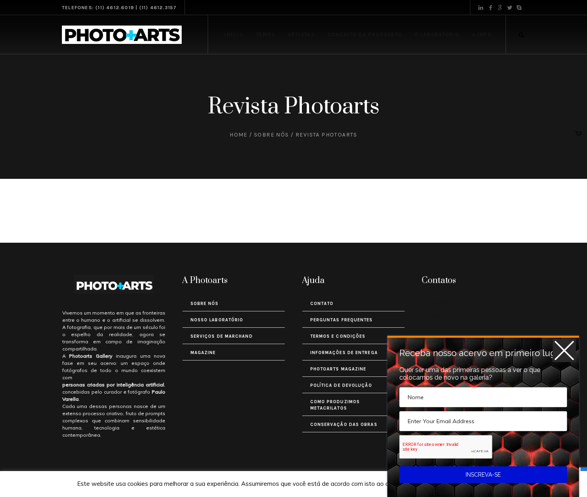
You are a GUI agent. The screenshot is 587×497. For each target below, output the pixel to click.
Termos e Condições (338, 336)
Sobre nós (271, 134)
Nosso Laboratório (217, 320)
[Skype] (519, 7)
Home (239, 134)
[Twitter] (509, 7)
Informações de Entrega (344, 352)
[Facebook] (490, 7)
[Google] (500, 7)
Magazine (203, 352)
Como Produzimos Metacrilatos (335, 405)
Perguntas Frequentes (341, 320)
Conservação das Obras (343, 424)
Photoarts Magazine (338, 369)
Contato (322, 303)
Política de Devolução (341, 385)
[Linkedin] (480, 7)
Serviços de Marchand (221, 336)
